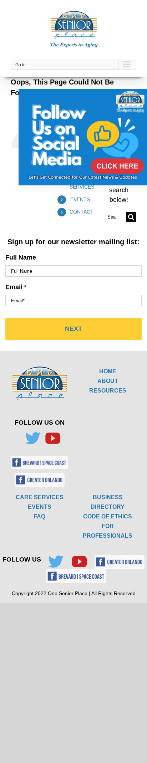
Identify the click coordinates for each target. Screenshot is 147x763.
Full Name (20, 257)
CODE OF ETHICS (107, 516)
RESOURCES (107, 391)
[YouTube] (53, 438)
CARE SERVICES (40, 497)
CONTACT (81, 212)
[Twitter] (33, 438)
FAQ (39, 516)
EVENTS (80, 199)
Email (15, 287)
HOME (107, 371)
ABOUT (107, 381)
